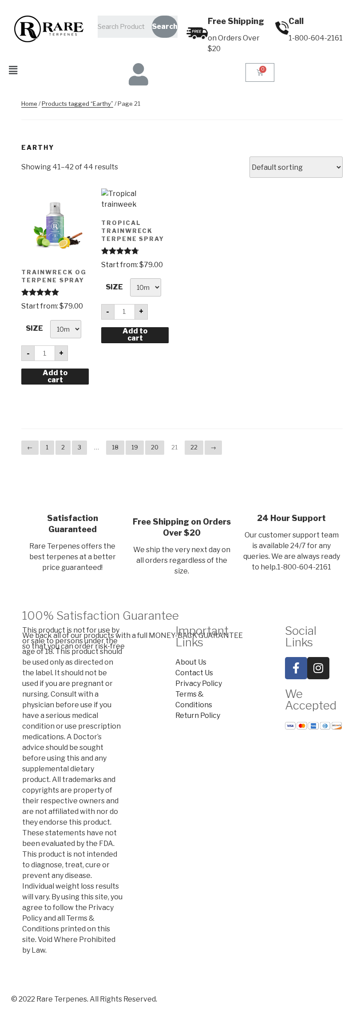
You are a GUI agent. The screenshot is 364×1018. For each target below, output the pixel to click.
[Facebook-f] (296, 668)
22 (194, 447)
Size (34, 328)
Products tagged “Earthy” (77, 103)
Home (29, 103)
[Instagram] (318, 668)
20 (154, 447)
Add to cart (55, 376)
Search (165, 26)
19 (134, 447)
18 (115, 447)
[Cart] (259, 72)
